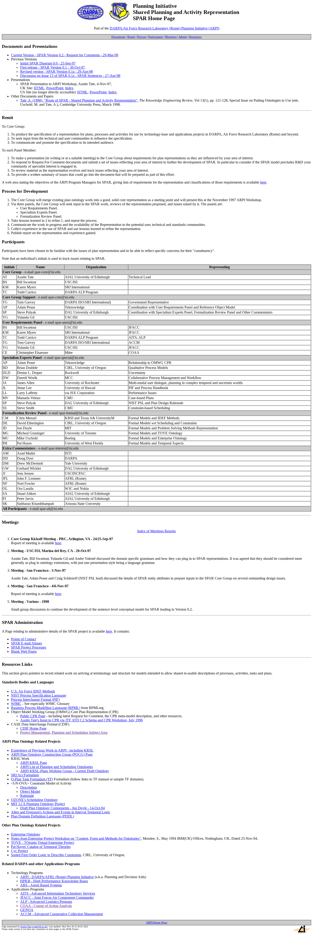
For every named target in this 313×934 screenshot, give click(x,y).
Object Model (30, 791)
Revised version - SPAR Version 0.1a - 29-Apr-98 (56, 71)
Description (28, 787)
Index (69, 88)
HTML (39, 88)
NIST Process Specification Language (38, 695)
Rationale (27, 796)
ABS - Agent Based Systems (41, 885)
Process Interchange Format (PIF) (35, 699)
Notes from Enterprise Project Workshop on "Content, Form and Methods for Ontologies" (76, 838)
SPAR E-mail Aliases (26, 643)
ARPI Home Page (156, 922)
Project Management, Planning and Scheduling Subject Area (63, 732)
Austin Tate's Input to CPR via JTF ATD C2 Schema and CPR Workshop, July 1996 (81, 720)
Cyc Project (19, 851)
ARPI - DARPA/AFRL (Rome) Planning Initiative (57, 877)
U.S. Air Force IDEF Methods (33, 691)
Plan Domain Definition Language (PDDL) (42, 816)
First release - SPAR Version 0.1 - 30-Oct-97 (52, 67)
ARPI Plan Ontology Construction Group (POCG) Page (52, 754)
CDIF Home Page (33, 728)
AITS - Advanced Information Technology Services (57, 893)
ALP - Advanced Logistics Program (46, 902)
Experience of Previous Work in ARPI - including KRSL (52, 750)
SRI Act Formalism (25, 775)
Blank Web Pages (24, 651)
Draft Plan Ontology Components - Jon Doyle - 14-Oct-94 (62, 808)
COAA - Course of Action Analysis (46, 906)
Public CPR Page (32, 716)
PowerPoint (54, 88)
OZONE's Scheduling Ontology (34, 800)
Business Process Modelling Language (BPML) (45, 708)
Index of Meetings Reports (156, 531)
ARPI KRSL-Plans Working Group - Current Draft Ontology (64, 771)
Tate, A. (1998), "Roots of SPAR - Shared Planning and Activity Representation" (78, 100)
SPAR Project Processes (28, 647)
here (263, 182)
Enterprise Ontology (25, 834)
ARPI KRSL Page (33, 763)
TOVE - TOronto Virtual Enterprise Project (42, 843)
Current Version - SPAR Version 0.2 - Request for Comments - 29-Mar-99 (64, 55)
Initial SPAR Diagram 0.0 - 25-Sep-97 (48, 63)
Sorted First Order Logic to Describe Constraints (46, 855)
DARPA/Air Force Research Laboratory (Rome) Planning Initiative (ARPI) (164, 28)
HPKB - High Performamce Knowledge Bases (54, 881)
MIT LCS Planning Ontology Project (38, 804)
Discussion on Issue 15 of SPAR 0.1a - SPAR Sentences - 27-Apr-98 (70, 76)
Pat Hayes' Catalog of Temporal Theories (41, 847)
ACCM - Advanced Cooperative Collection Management (61, 914)
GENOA (26, 910)
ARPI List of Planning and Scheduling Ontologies (56, 767)
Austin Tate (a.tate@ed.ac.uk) (33, 926)
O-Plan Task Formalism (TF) (32, 779)
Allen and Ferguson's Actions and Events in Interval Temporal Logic (60, 812)
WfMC (16, 704)
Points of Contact (23, 639)
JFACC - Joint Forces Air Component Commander (57, 897)
